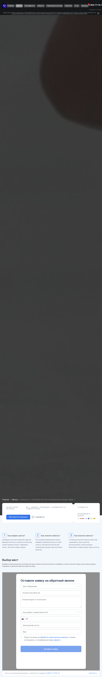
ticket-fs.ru (93, 673)
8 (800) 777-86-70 (53, 673)
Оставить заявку (51, 649)
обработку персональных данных (54, 637)
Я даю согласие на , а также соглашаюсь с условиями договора (50, 638)
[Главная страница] (4, 6)
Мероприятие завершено (18, 517)
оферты (57, 640)
